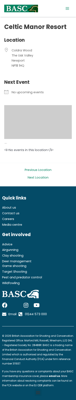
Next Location (38, 177)
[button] (38, 392)
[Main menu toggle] (67, 8)
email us (54, 376)
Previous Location (38, 170)
